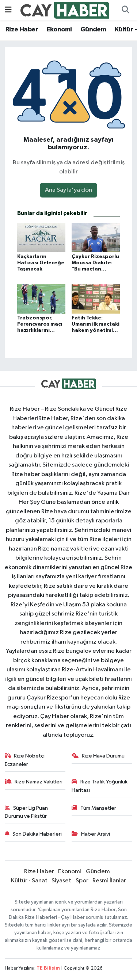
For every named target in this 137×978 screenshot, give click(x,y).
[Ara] (125, 10)
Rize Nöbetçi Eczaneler (25, 760)
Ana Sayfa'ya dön (68, 190)
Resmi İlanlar (109, 881)
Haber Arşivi (95, 834)
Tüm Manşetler (98, 808)
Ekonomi (59, 29)
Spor (82, 881)
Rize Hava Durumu (103, 756)
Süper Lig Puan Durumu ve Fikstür (26, 812)
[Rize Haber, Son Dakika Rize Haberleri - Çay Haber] (65, 10)
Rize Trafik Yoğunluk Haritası (100, 786)
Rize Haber (21, 29)
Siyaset (61, 881)
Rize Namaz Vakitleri (38, 782)
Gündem (93, 29)
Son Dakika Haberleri (37, 834)
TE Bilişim (48, 968)
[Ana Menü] (8, 10)
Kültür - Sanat (29, 881)
